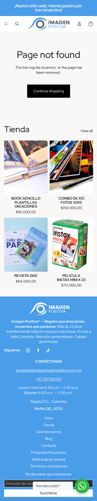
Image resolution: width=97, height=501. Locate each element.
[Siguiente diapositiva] (91, 8)
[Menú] (6, 24)
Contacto (48, 445)
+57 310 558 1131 (48, 379)
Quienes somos (48, 431)
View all (87, 130)
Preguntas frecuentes (48, 452)
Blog (48, 438)
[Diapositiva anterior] (5, 8)
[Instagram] (28, 352)
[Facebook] (38, 352)
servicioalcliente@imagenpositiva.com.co (48, 370)
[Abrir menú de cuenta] (79, 23)
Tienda (48, 425)
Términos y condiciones (48, 466)
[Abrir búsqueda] (17, 23)
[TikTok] (48, 352)
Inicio (48, 418)
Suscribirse (48, 493)
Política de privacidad (48, 459)
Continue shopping (48, 91)
